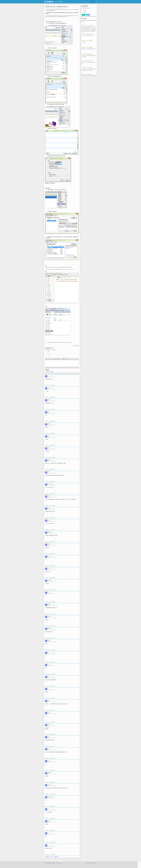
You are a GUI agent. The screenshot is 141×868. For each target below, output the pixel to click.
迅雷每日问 (60, 1)
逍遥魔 (49, 544)
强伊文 (61, 8)
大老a (82, 55)
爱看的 (49, 399)
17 (54, 856)
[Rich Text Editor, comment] (62, 363)
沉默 (48, 435)
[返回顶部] (139, 866)
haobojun (49, 724)
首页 (56, 1)
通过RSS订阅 (96, 1)
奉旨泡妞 (83, 27)
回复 (54, 385)
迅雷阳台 (49, 1)
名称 (48, 351)
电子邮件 (47, 353)
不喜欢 (85, 12)
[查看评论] (139, 863)
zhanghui (49, 387)
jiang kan (83, 35)
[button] (46, 359)
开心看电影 (49, 796)
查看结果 (88, 14)
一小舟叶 (83, 42)
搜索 (94, 1)
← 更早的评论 (47, 856)
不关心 (85, 11)
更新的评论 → (57, 856)
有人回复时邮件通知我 (48, 371)
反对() (51, 385)
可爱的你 (49, 616)
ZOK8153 (83, 62)
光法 (82, 69)
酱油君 (83, 20)
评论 (64, 8)
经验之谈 (77, 345)
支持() (47, 385)
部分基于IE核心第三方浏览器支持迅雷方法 (56, 6)
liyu (48, 688)
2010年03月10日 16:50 (48, 8)
